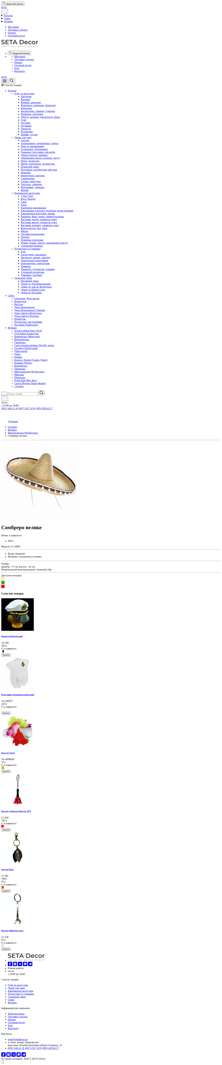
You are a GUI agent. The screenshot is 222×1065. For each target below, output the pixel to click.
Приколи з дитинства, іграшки (38, 269)
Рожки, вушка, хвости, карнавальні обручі (44, 242)
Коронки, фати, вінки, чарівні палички (42, 216)
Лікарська (19, 368)
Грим (23, 204)
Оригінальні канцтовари (34, 260)
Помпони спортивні (32, 240)
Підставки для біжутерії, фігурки (39, 169)
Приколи (26, 266)
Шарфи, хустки (29, 134)
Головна (12, 427)
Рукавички (27, 131)
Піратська (19, 377)
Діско (17, 354)
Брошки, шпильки (31, 102)
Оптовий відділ (16, 35)
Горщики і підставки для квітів (38, 152)
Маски (24, 231)
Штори (25, 190)
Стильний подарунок (33, 272)
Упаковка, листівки (31, 275)
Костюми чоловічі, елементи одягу (40, 225)
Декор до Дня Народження (35, 283)
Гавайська (20, 342)
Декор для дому (23, 137)
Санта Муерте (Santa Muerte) (30, 383)
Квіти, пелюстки (30, 161)
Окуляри (25, 122)
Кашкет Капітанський (11, 636)
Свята (7, 18)
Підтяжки (26, 125)
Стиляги (19, 386)
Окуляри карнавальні (32, 234)
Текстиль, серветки (31, 184)
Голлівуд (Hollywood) (26, 348)
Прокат (12, 32)
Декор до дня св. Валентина (36, 286)
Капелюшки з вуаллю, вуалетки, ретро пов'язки (47, 210)
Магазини (13, 27)
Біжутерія (26, 96)
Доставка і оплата (17, 29)
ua (2, 7)
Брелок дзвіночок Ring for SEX (16, 811)
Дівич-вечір (20, 351)
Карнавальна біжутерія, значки (38, 213)
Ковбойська (20, 365)
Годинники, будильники (34, 149)
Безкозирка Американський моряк (17, 694)
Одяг (23, 120)
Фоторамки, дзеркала (32, 187)
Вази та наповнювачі (32, 146)
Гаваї (23, 202)
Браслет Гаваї (8, 753)
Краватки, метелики (32, 114)
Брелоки (25, 99)
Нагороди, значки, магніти (35, 257)
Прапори (26, 172)
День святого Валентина (28, 313)
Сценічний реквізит (32, 245)
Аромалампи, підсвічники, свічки (39, 143)
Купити (6, 655)
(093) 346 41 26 (9, 408)
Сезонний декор (23, 278)
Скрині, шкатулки (31, 181)
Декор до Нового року (33, 289)
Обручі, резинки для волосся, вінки (40, 117)
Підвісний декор (30, 166)
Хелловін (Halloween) (26, 324)
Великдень (20, 301)
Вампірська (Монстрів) (27, 336)
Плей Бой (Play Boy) (25, 380)
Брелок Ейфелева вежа (12, 930)
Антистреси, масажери (33, 254)
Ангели (25, 140)
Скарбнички (28, 178)
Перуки (25, 237)
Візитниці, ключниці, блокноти (38, 105)
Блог (17, 68)
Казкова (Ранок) (23, 363)
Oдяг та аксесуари (24, 93)
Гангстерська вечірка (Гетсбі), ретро (34, 345)
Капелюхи (26, 108)
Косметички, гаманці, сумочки (38, 111)
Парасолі (26, 128)
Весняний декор (30, 281)
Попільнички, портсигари (35, 263)
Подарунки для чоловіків (28, 322)
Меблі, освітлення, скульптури (38, 163)
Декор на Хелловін (31, 292)
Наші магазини (16, 1013)
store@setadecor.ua (18, 1039)
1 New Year (27, 196)
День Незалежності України (29, 310)
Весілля (18, 304)
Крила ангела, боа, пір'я (34, 228)
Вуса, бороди (28, 199)
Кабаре (18, 357)
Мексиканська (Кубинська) (29, 371)
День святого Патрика (26, 316)
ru (5, 7)
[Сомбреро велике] (40, 519)
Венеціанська (21, 339)
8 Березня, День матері (26, 298)
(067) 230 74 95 (27, 408)
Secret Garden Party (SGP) (28, 330)
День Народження (24, 307)
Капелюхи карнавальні (33, 207)
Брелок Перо (7, 869)
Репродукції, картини (33, 175)
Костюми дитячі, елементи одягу (39, 219)
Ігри (23, 251)
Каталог (8, 15)
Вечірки (8, 21)
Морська (19, 374)
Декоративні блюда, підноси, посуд (40, 158)
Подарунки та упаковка (27, 248)
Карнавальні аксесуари (27, 193)
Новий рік (20, 319)
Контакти (19, 71)
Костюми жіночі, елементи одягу (39, 222)
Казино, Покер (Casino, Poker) (30, 360)
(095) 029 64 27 (44, 408)
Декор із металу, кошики (34, 155)
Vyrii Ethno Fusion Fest (26, 333)
